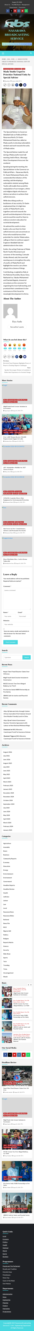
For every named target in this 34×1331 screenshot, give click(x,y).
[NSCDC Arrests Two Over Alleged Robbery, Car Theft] (7, 1003)
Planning (5, 1303)
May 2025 (6, 774)
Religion (6, 938)
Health (5, 893)
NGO (5, 927)
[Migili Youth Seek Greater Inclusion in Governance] (17, 394)
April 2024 (6, 819)
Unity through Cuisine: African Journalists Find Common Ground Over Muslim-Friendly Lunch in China (17, 713)
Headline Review (8, 524)
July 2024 (6, 808)
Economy (6, 862)
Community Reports (8, 68)
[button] (4, 53)
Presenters (22, 7)
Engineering (6, 1300)
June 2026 (6, 759)
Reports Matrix (13, 401)
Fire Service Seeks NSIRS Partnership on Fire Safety (16, 691)
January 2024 (7, 830)
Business (6, 855)
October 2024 (8, 800)
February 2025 (8, 785)
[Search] (31, 53)
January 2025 (7, 789)
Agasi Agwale (8, 410)
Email (20, 612)
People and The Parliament (11, 1266)
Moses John (7, 471)
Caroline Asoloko (8, 1092)
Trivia (5, 969)
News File (6, 401)
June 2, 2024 (15, 81)
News (4, 1297)
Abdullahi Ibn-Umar (9, 563)
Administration (7, 1294)
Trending (6, 965)
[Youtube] (15, 10)
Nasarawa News (8, 912)
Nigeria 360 (7, 931)
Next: (17, 370)
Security (6, 950)
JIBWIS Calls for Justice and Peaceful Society (15, 697)
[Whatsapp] (26, 10)
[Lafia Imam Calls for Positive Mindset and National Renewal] (7, 1038)
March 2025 (7, 782)
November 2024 (8, 796)
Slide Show (6, 954)
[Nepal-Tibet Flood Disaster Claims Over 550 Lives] (17, 1076)
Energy (5, 870)
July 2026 (6, 756)
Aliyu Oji (6, 720)
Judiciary (6, 897)
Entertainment (8, 874)
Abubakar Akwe (8, 441)
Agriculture (7, 843)
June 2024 (6, 811)
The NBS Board (15, 4)
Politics (11, 432)
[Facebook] (7, 10)
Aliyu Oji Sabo (8, 711)
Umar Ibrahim (8, 1155)
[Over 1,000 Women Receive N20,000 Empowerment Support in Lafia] (17, 424)
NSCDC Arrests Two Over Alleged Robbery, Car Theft (14, 685)
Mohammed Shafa (9, 502)
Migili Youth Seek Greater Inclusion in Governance (15, 679)
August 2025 (7, 763)
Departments (13, 7)
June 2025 (6, 770)
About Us (7, 4)
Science (5, 946)
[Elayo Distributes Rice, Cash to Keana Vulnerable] (17, 547)
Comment (7, 586)
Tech (5, 961)
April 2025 (6, 778)
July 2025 (6, 767)
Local (23, 68)
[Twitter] (11, 10)
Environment (11, 491)
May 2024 (6, 815)
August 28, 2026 (16, 410)
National (6, 919)
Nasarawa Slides (8, 916)
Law (4, 904)
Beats (5, 399)
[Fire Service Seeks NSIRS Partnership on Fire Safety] (7, 1015)
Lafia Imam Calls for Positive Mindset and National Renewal (21, 1039)
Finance (5, 1306)
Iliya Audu (7, 81)
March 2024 (7, 822)
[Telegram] (22, 10)
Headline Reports (23, 399)
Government (17, 68)
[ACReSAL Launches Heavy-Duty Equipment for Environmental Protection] (17, 486)
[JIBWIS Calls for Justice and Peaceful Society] (7, 1026)
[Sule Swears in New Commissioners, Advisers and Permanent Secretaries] (17, 516)
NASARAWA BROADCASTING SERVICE (17, 34)
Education (6, 866)
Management (26, 4)
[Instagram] (18, 10)
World (5, 977)
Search (4, 650)
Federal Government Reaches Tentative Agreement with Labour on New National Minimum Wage (17, 722)
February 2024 (8, 826)
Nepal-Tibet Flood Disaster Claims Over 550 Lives (16, 673)
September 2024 (8, 804)
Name (5, 612)
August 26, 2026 (15, 471)
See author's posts (17, 327)
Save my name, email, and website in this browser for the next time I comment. (16, 633)
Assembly (6, 847)
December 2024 (8, 793)
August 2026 (7, 752)
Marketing (6, 1308)
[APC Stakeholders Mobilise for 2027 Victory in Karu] (17, 455)
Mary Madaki (8, 1187)
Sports (5, 957)
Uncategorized (8, 973)
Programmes (7, 1311)
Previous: (17, 363)
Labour (5, 900)
